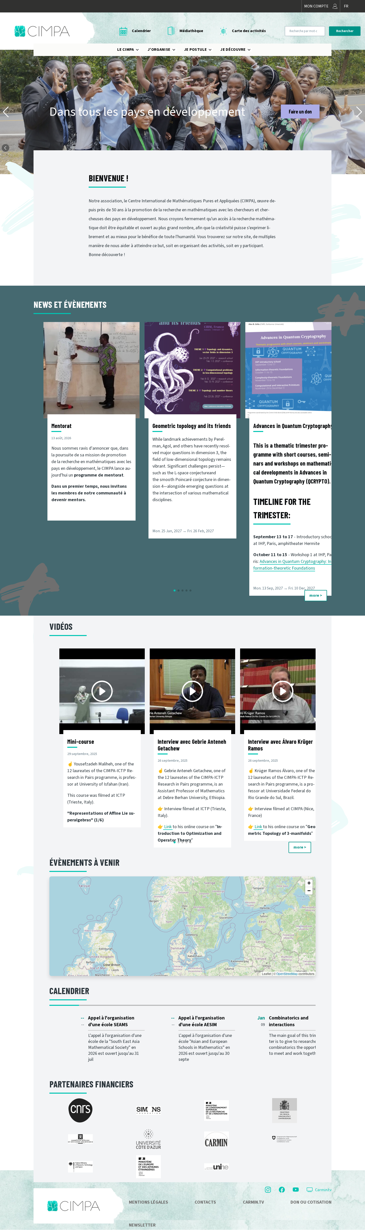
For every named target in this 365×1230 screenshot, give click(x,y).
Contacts (205, 1202)
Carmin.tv (323, 1190)
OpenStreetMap (287, 973)
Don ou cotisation (311, 1202)
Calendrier (141, 31)
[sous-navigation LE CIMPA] (140, 50)
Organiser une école (293, 111)
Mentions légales (148, 1202)
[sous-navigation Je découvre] (252, 50)
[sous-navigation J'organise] (176, 50)
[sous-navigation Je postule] (213, 50)
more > (315, 595)
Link (168, 827)
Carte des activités (249, 31)
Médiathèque (191, 31)
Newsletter (142, 1225)
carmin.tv (253, 1202)
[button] (5, 112)
